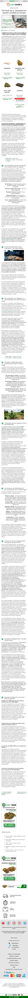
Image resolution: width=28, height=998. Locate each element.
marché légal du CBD (7, 239)
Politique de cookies (14, 956)
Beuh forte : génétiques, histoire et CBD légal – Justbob (14, 160)
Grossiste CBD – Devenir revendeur (14, 969)
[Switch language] (2, 1)
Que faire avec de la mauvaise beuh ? (22, 793)
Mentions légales (14, 960)
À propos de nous (14, 965)
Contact (14, 949)
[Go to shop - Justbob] (14, 995)
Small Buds (8, 529)
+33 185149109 (15, 947)
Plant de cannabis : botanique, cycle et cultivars (6, 793)
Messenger (15, 945)
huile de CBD (15, 687)
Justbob (3, 51)
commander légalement (7, 311)
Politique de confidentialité (14, 954)
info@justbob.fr (15, 943)
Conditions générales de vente (14, 958)
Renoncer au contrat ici (14, 962)
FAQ (14, 967)
